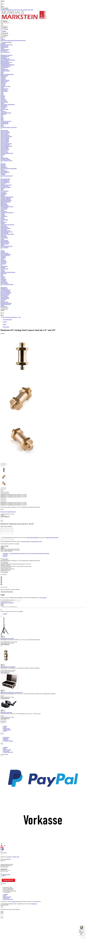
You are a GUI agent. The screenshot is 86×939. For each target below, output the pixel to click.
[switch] (81, 934)
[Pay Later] (2, 844)
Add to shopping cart (5, 516)
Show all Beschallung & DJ (7, 175)
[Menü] (84, 926)
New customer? (43, 597)
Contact (5, 727)
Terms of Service (35, 541)
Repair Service (6, 737)
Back (2, 911)
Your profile (7, 40)
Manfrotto (3, 333)
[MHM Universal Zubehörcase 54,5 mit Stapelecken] (10, 689)
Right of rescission (13, 9)
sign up (3, 39)
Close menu (5, 35)
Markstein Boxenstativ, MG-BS (7, 638)
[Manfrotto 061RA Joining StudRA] (6, 663)
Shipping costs (6, 728)
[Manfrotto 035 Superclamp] (9, 709)
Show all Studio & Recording (7, 284)
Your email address (5, 600)
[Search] (2, 24)
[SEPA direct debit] (2, 851)
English (2, 6)
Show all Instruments (5, 52)
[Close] (2, 491)
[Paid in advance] (43, 842)
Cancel (2, 546)
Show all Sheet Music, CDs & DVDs (9, 127)
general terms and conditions (52, 537)
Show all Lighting (4, 247)
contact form (7, 859)
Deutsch (2, 3)
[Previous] (2, 464)
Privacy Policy (20, 9)
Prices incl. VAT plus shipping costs (8, 511)
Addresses (12, 40)
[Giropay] (2, 849)
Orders (24, 40)
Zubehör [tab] (5, 613)
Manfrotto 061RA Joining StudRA (8, 666)
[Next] (4, 464)
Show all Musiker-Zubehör (6, 160)
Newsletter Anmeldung (8, 740)
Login (2, 38)
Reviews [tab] (5, 556)
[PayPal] (43, 799)
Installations (5, 738)
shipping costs (15, 901)
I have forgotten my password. (7, 602)
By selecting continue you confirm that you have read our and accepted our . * (30, 537)
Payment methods (19, 40)
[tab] (26, 553)
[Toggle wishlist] (3, 637)
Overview (3, 40)
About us (5, 726)
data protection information (32, 537)
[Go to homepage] (24, 19)
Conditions (3, 9)
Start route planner (6, 874)
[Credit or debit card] (3, 845)
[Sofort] (2, 848)
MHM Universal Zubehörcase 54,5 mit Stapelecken (11, 692)
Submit (6, 546)
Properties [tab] (5, 554)
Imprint (7, 9)
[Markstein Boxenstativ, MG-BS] (5, 635)
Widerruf (5, 730)
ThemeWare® (34, 903)
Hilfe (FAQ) (5, 739)
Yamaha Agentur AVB (28, 9)
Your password (4, 601)
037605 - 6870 (16, 856)
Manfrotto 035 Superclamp (6, 712)
